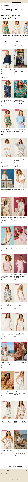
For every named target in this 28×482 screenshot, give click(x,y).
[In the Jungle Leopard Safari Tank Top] (20, 351)
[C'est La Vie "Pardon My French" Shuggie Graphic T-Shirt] (20, 58)
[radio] (2, 77)
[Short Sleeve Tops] (16, 27)
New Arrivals (6, 9)
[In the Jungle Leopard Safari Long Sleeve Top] (7, 380)
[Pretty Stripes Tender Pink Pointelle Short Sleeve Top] (7, 263)
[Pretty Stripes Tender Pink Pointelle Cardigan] (20, 235)
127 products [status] (18, 45)
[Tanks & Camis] (5, 27)
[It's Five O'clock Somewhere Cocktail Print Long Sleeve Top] (7, 410)
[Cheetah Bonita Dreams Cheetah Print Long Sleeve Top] (20, 89)
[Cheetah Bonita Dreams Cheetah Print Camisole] (7, 118)
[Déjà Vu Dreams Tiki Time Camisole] (7, 439)
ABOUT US (4, 473)
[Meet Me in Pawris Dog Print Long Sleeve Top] (7, 178)
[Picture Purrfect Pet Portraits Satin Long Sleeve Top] (7, 206)
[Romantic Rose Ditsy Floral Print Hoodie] (20, 206)
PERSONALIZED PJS (19, 9)
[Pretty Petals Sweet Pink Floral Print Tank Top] (20, 292)
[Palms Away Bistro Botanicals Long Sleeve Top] (7, 351)
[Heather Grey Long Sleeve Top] (20, 147)
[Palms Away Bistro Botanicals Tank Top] (20, 322)
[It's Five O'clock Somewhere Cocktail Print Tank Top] (20, 380)
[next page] (22, 464)
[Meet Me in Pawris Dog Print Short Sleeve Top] (20, 178)
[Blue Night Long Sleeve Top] (7, 58)
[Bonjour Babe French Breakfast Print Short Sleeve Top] (7, 89)
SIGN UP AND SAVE (7, 470)
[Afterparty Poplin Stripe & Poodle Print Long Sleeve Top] (7, 292)
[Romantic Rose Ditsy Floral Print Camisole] (7, 235)
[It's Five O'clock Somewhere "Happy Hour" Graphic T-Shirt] (20, 439)
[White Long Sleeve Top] (7, 147)
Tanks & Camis (5, 35)
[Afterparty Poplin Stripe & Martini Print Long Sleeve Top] (20, 263)
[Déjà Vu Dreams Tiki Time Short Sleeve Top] (20, 410)
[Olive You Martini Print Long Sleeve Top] (20, 118)
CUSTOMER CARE (6, 477)
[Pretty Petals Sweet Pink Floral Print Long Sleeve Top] (7, 322)
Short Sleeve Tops (17, 35)
